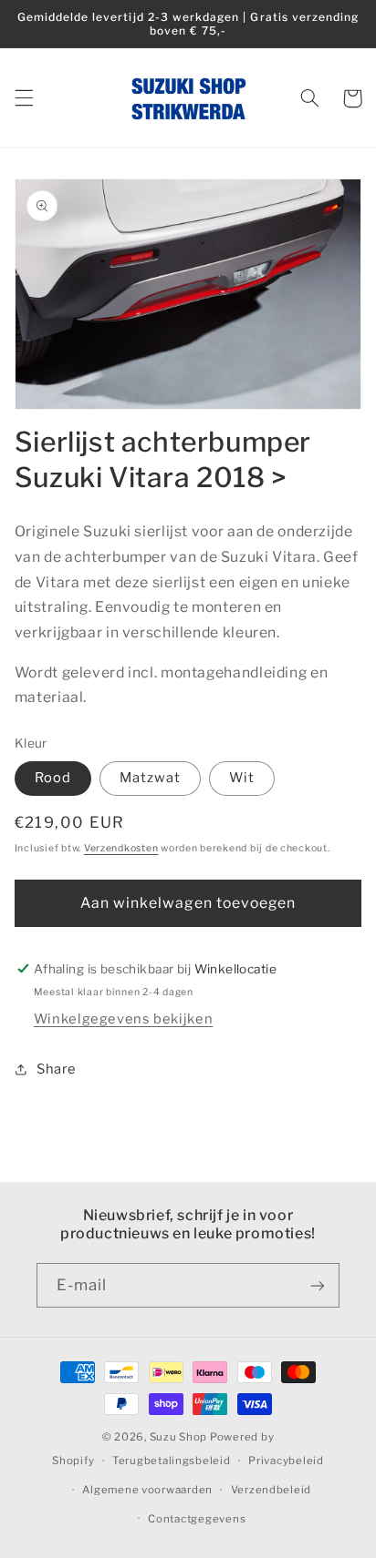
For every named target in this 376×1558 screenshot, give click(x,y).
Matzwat (150, 777)
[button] (24, 98)
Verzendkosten (121, 848)
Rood (53, 777)
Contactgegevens (196, 1518)
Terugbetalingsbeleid (171, 1460)
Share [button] (57, 1069)
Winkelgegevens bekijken (124, 1019)
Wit (242, 777)
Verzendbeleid (271, 1489)
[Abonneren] (318, 1285)
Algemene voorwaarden (147, 1489)
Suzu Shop (179, 1437)
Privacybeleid (286, 1460)
